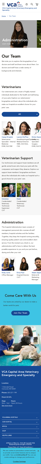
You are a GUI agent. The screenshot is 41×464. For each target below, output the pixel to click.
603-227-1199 (12, 392)
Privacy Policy (13, 447)
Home (4, 16)
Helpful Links (7, 435)
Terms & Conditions (26, 447)
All (19, 114)
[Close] (38, 450)
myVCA (4, 426)
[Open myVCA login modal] (27, 4)
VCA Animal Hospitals (10, 417)
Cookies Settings (19, 461)
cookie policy (21, 455)
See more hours (7, 405)
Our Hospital (7, 422)
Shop (4, 431)
